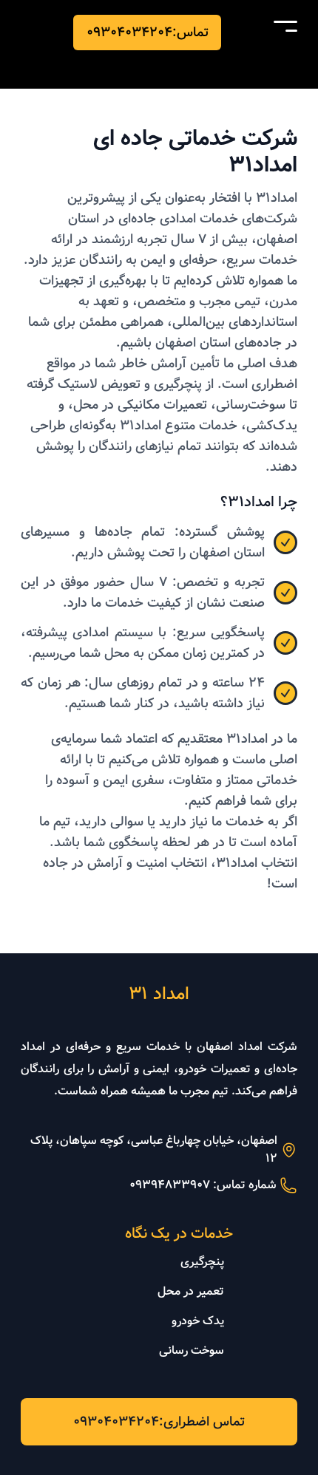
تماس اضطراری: (159, 1421)
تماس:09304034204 (148, 32)
